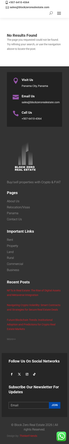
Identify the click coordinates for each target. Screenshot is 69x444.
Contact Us (14, 219)
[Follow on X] (19, 374)
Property (12, 246)
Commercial (15, 264)
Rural (10, 258)
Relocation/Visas (18, 207)
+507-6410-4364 (19, 2)
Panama (12, 213)
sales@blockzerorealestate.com (29, 7)
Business (13, 270)
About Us (13, 201)
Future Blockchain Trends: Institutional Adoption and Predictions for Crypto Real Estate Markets (31, 324)
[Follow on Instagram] (27, 374)
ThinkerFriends (28, 435)
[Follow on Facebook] (12, 374)
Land (10, 252)
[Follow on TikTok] (34, 374)
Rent (10, 240)
